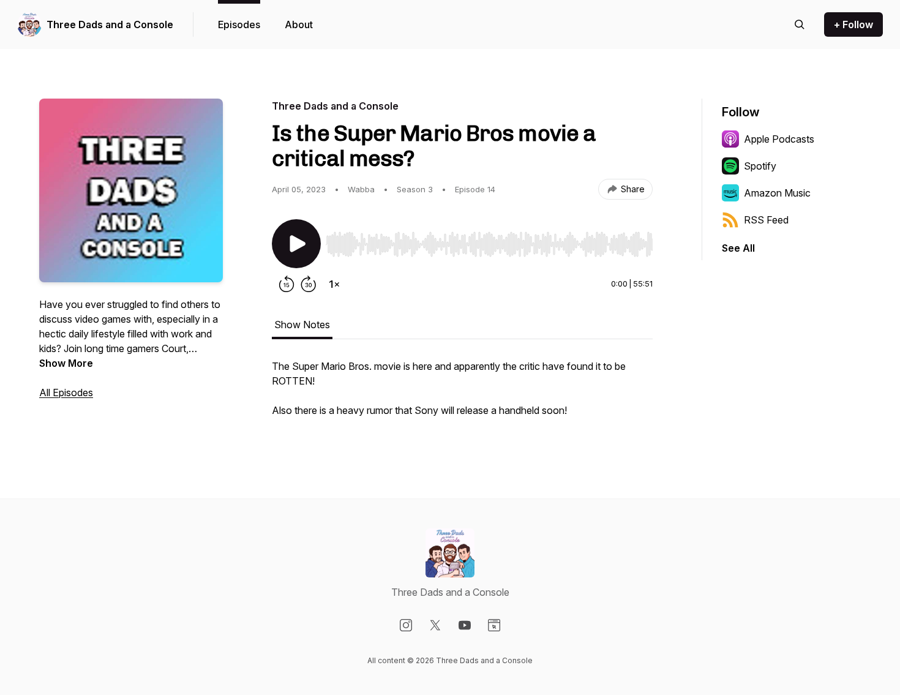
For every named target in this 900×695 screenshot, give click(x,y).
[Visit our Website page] (494, 625)
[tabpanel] (462, 394)
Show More (66, 363)
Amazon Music (777, 193)
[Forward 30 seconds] (308, 284)
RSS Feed (766, 220)
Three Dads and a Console (110, 24)
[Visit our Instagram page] (406, 625)
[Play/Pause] (296, 243)
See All (738, 248)
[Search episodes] (799, 24)
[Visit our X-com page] (435, 625)
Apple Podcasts (779, 139)
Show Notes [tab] (302, 324)
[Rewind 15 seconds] (286, 284)
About (299, 24)
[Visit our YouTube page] (465, 625)
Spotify (760, 166)
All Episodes (66, 392)
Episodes (239, 24)
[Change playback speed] (334, 284)
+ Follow (853, 24)
